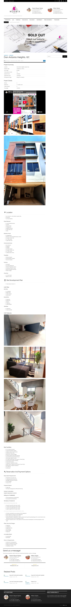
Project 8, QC (12, 22)
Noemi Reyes (8, 60)
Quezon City (6, 55)
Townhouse (11, 55)
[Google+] (57, 1)
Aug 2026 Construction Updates (16, 575)
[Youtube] (63, 1)
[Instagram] (59, 1)
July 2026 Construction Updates (16, 581)
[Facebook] (55, 1)
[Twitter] (61, 1)
